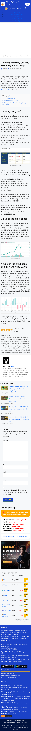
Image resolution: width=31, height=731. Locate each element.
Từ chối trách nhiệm (21, 722)
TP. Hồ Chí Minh (25, 696)
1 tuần (20, 702)
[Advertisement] (15, 38)
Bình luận (6, 440)
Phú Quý (19, 685)
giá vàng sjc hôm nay (22, 350)
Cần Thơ (16, 698)
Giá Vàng (17, 12)
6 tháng (3, 705)
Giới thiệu (9, 720)
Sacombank (26, 692)
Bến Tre (21, 698)
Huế (15, 696)
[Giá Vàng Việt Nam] (13, 8)
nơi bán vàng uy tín (24, 352)
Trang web (6, 480)
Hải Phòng (10, 698)
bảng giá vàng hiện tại (13, 339)
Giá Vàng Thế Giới (17, 14)
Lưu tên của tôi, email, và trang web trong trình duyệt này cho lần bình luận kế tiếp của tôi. (15, 492)
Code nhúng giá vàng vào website (18, 711)
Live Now (9, 713)
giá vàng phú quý (10, 350)
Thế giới (10, 689)
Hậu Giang (26, 698)
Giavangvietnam (6, 90)
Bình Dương (10, 700)
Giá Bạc (16, 16)
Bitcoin (5, 580)
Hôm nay (15, 702)
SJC (9, 685)
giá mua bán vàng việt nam (15, 345)
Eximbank (19, 692)
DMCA (3, 716)
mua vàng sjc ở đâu (12, 352)
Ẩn (10, 96)
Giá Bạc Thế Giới (16, 18)
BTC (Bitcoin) (14, 707)
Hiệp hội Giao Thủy (17, 687)
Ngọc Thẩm (4, 689)
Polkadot (5, 595)
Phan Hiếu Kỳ (16, 526)
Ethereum (6, 585)
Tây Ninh (4, 700)
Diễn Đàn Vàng (19, 528)
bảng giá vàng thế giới (12, 341)
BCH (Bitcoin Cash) (6, 709)
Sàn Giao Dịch (16, 21)
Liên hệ (15, 724)
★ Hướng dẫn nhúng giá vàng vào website (15, 536)
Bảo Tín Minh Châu (6, 687)
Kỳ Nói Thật (12, 522)
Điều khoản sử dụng (9, 722)
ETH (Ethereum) (23, 707)
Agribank (10, 694)
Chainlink (5, 600)
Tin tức (8, 335)
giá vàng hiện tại (18, 347)
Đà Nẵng (4, 698)
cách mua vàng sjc (9, 343)
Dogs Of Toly (7, 610)
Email (5, 472)
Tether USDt (6, 590)
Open (27, 4)
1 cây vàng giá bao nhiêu (13, 337)
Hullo (14, 713)
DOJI (15, 685)
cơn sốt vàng (19, 343)
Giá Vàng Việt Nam (22, 520)
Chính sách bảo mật (19, 720)
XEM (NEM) (15, 709)
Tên (4, 464)
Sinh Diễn (25, 687)
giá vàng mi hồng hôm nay (13, 348)
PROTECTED (9, 716)
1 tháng (25, 702)
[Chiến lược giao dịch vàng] (15, 555)
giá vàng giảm (9, 347)
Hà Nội (18, 696)
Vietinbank (4, 694)
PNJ (12, 685)
